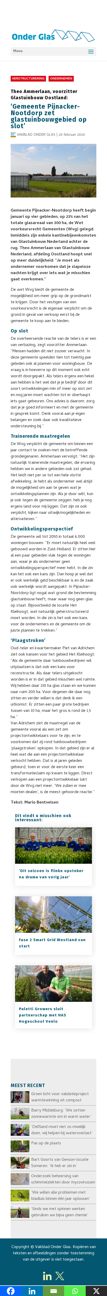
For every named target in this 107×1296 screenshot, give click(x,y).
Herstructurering (28, 79)
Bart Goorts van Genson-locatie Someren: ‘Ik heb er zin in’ (60, 1163)
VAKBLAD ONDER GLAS (36, 135)
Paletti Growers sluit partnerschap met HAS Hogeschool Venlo (42, 1015)
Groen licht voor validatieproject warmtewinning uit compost (60, 1097)
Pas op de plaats (46, 1143)
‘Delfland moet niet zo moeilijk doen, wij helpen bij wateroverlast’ (61, 1130)
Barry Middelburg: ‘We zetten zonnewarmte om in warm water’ (61, 1113)
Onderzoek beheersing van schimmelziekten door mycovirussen (63, 1179)
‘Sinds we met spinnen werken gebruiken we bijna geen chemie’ (59, 1212)
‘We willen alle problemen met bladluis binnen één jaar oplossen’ (60, 1195)
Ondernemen (61, 79)
